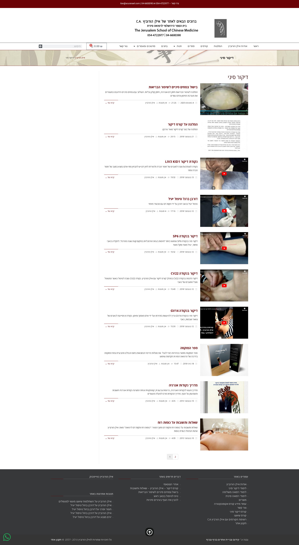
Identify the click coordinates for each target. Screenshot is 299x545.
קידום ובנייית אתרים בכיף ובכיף (222, 539)
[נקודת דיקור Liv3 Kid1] (224, 174)
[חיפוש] (40, 46)
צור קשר (123, 46)
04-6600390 (147, 3)
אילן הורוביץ (80, 58)
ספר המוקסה (189, 348)
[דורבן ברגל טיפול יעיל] (224, 211)
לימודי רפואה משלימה (234, 492)
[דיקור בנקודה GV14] (224, 323)
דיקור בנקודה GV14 (184, 311)
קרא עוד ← (109, 102)
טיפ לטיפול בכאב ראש (166, 496)
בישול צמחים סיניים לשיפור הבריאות (173, 87)
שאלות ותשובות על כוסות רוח (178, 422)
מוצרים (242, 499)
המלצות (218, 46)
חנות (179, 46)
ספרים (191, 46)
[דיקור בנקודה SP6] (224, 248)
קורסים (204, 46)
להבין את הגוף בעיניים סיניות (162, 499)
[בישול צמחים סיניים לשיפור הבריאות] (224, 99)
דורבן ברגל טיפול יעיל (183, 199)
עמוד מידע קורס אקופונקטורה (230, 503)
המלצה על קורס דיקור (183, 124)
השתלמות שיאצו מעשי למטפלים (76, 501)
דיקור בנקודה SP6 (185, 236)
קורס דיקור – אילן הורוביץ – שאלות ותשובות (154, 488)
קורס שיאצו (240, 515)
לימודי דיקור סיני (237, 488)
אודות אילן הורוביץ (237, 46)
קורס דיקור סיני (238, 511)
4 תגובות (162, 211)
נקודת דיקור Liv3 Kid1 (181, 161)
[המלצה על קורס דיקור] (224, 136)
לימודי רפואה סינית (236, 496)
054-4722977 (162, 3)
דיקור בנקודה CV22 (184, 273)
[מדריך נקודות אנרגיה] (224, 397)
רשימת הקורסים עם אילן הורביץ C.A (226, 519)
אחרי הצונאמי (170, 484)
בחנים (164, 46)
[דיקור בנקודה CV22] (224, 285)
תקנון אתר (240, 523)
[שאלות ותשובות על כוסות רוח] (224, 434)
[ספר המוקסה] (224, 360)
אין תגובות (163, 102)
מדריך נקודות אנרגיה (183, 385)
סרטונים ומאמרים (146, 46)
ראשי (256, 46)
